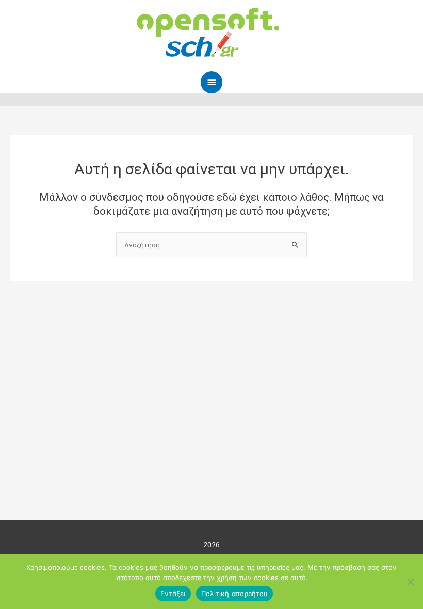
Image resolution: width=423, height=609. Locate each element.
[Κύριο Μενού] (211, 82)
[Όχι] (410, 581)
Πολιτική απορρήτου (234, 593)
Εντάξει (173, 593)
